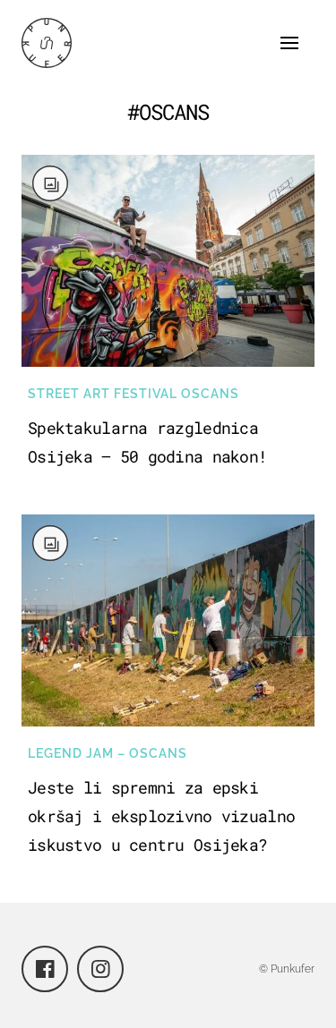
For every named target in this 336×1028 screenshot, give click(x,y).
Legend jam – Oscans (107, 753)
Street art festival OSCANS (133, 394)
